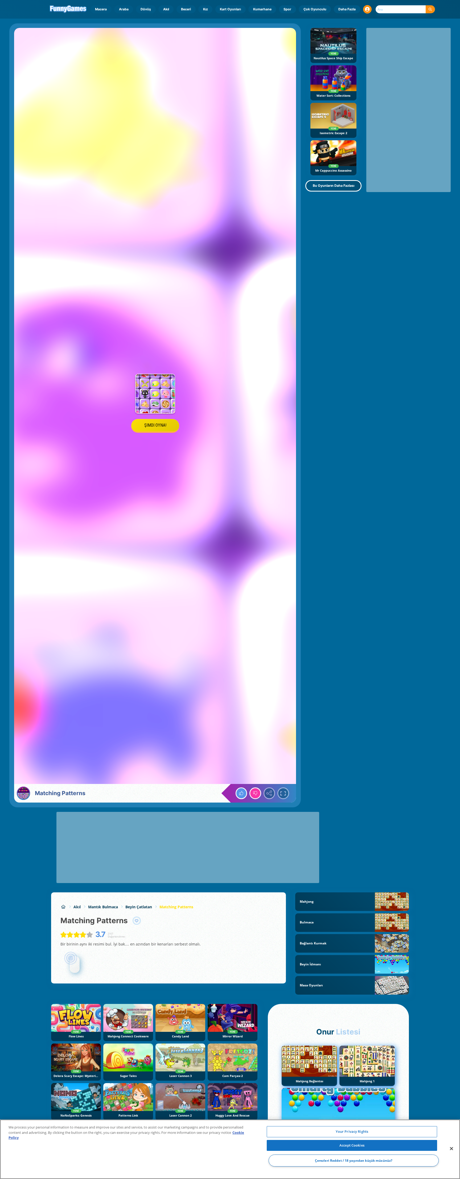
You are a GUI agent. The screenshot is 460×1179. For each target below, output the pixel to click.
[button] (367, 9)
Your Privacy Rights (352, 1131)
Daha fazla (347, 9)
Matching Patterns (176, 906)
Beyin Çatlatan (138, 906)
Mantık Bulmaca (103, 906)
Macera (101, 9)
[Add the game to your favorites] (137, 921)
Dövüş (146, 9)
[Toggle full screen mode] (283, 793)
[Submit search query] (430, 9)
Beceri (186, 9)
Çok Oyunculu (314, 9)
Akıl (166, 9)
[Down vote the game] (255, 793)
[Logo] (68, 9)
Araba (124, 9)
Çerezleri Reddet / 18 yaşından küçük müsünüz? (353, 1160)
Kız (205, 9)
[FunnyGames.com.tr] (63, 907)
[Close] (451, 1149)
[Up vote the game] (241, 793)
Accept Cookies (351, 1145)
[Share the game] (269, 793)
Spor (287, 9)
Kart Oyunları (230, 9)
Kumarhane (262, 9)
